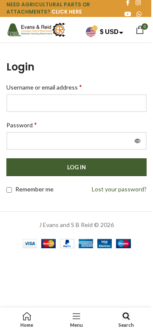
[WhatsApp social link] (139, 14)
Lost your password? (119, 189)
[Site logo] (36, 29)
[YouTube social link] (128, 14)
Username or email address (44, 87)
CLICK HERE (66, 11)
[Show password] (138, 141)
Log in (76, 167)
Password (21, 125)
